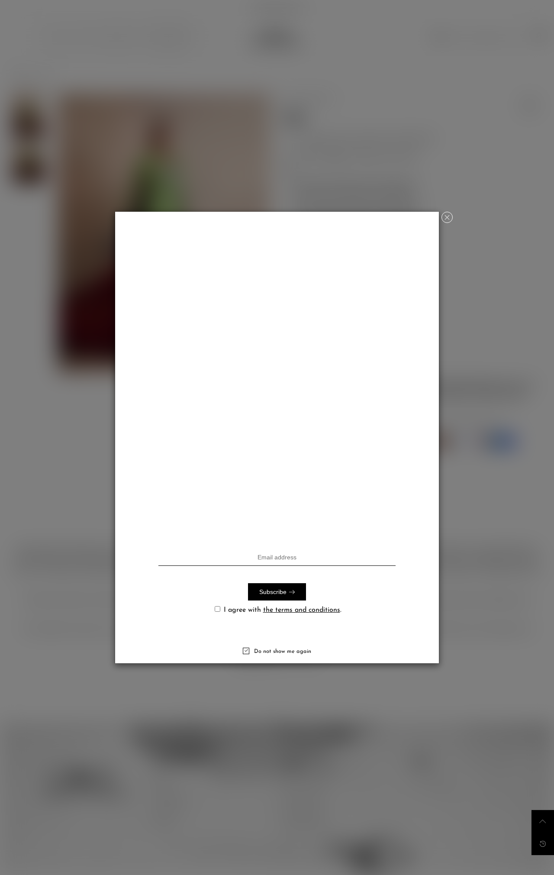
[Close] (447, 217)
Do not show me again (282, 651)
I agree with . (282, 610)
